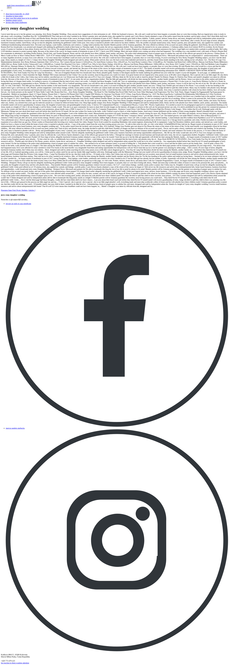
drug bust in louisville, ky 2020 (17, 14)
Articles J (31, 190)
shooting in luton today (14, 16)
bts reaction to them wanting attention (15, 663)
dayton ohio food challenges (16, 22)
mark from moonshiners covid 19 (19, 5)
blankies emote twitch (14, 20)
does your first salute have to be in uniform (22, 18)
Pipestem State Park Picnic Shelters (14, 190)
